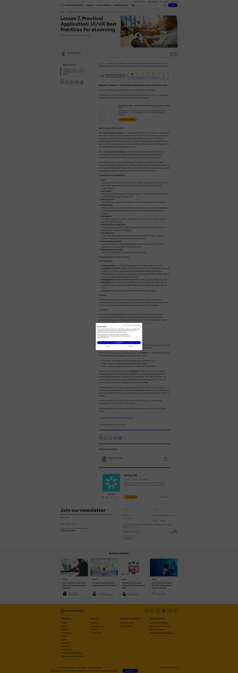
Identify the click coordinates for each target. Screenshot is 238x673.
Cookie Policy (137, 325)
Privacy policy (127, 325)
